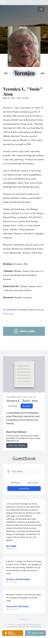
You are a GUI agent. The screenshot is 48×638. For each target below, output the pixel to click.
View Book (12, 406)
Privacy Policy (17, 627)
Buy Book (27, 406)
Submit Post (24, 488)
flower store (8, 313)
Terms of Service (31, 627)
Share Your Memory (16, 445)
